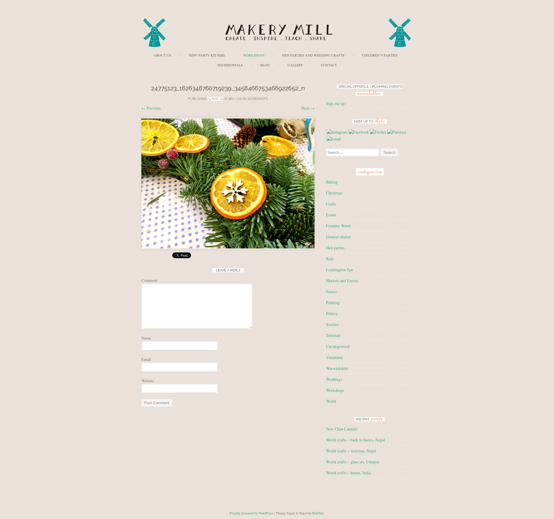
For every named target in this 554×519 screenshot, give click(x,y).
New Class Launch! (342, 429)
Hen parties (335, 247)
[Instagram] (337, 132)
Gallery (295, 65)
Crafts (331, 204)
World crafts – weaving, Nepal (351, 451)
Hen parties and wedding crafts (313, 55)
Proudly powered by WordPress (252, 513)
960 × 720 (235, 99)
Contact (329, 65)
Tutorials (333, 335)
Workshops (254, 55)
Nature (331, 291)
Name (146, 338)
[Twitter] (378, 132)
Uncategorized (337, 346)
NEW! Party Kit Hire (207, 55)
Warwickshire (337, 368)
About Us (162, 55)
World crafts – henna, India (348, 472)
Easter (331, 215)
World (331, 401)
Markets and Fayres (342, 280)
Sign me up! (336, 103)
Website (147, 380)
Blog (265, 65)
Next (308, 108)
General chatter (338, 236)
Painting (333, 302)
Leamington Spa (339, 269)
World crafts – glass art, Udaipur (352, 461)
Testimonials (230, 65)
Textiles (332, 324)
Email (146, 359)
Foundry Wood (338, 225)
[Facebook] (358, 132)
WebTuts (318, 513)
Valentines (334, 357)
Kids (330, 258)
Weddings (334, 379)
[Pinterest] (397, 132)
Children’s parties (380, 55)
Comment (149, 280)
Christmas (334, 193)
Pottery (332, 313)
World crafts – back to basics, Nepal (355, 440)
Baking (332, 182)
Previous (151, 108)
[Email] (334, 139)
